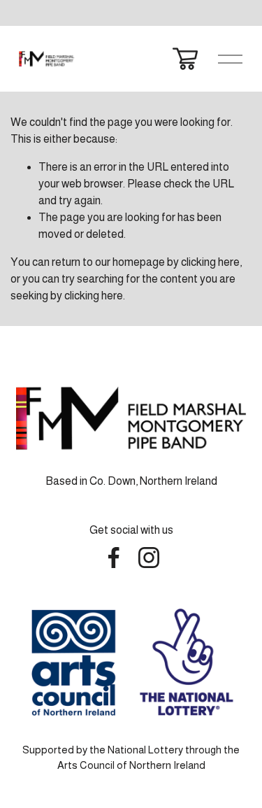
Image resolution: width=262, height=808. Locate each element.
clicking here (210, 262)
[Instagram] (149, 557)
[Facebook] (114, 557)
